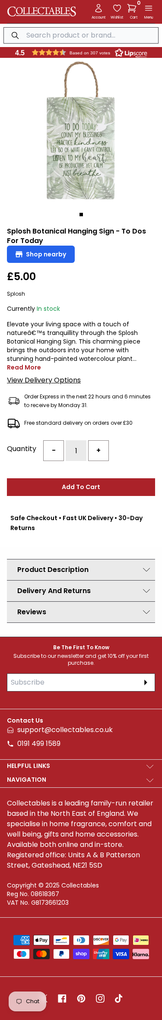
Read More (24, 367)
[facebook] (62, 998)
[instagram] (100, 998)
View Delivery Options (44, 380)
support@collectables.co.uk (65, 730)
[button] (133, 8)
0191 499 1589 (38, 743)
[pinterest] (81, 998)
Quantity (21, 449)
